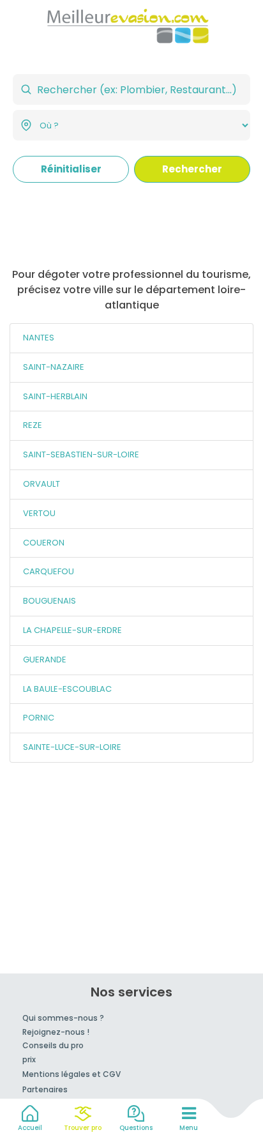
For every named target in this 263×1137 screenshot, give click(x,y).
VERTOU (39, 513)
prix (29, 1059)
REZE (32, 425)
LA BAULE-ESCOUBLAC (67, 689)
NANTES (38, 338)
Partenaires (45, 1089)
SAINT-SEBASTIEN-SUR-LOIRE (81, 454)
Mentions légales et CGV (71, 1074)
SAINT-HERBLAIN (55, 396)
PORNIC (38, 718)
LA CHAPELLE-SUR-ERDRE (72, 630)
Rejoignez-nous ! (55, 1031)
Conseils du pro (53, 1045)
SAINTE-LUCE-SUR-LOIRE (72, 747)
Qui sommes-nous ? (63, 1017)
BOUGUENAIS (49, 601)
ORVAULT (41, 484)
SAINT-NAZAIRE (53, 367)
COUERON (43, 543)
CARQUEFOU (48, 571)
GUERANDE (44, 659)
